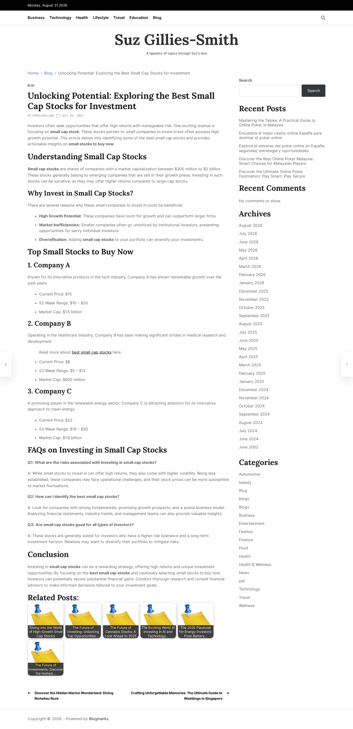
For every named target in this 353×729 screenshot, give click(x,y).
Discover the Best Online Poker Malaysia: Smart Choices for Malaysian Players (276, 161)
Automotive (249, 474)
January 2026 (251, 282)
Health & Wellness (255, 564)
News (244, 572)
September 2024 (254, 414)
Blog (157, 17)
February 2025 (252, 373)
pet (242, 580)
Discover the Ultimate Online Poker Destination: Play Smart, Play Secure (272, 173)
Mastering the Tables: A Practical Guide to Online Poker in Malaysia (277, 122)
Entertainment (252, 523)
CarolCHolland (43, 115)
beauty (245, 482)
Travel (119, 17)
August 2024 (250, 422)
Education (138, 17)
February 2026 (252, 274)
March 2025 (250, 364)
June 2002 (248, 447)
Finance (246, 539)
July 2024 (248, 430)
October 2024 (252, 406)
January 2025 (251, 381)
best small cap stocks (91, 352)
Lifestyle (101, 17)
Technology (60, 17)
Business (36, 17)
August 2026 (250, 225)
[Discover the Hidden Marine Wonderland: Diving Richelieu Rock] (6, 365)
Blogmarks (98, 718)
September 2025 (254, 315)
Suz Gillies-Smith (177, 39)
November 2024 (254, 397)
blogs (244, 498)
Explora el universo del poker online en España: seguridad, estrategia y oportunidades (282, 148)
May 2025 (248, 348)
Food (243, 547)
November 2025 (254, 299)
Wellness (247, 605)
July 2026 (248, 233)
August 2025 (250, 323)
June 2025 (248, 340)
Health (82, 17)
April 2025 (248, 356)
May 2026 (248, 250)
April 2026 (248, 258)
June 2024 (248, 438)
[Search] (323, 18)
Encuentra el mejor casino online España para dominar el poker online (280, 135)
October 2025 (252, 307)
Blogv (244, 507)
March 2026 (250, 266)
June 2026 (248, 241)
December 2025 (253, 291)
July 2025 (248, 332)
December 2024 (253, 389)
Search (245, 80)
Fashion (246, 531)
